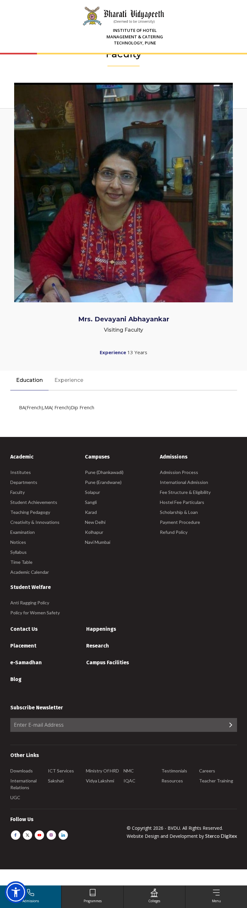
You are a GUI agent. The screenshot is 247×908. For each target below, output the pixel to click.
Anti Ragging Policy (29, 602)
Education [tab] (29, 380)
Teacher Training (216, 780)
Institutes (20, 472)
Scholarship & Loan (179, 512)
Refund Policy (174, 532)
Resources (172, 780)
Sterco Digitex (221, 836)
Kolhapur (94, 532)
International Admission (184, 482)
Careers (207, 770)
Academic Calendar (29, 572)
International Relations (23, 784)
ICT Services (61, 770)
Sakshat (56, 780)
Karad (91, 512)
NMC (129, 770)
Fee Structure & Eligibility (185, 492)
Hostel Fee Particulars (182, 502)
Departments (23, 482)
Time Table (21, 562)
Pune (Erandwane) (103, 482)
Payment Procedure (180, 522)
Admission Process (179, 472)
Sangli (91, 502)
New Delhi (95, 522)
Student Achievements (33, 502)
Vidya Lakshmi (100, 780)
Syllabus (18, 552)
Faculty (17, 492)
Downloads (21, 770)
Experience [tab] (68, 380)
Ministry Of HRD (102, 770)
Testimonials (174, 770)
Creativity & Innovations (34, 522)
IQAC (129, 780)
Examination (22, 532)
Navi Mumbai (97, 542)
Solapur (92, 492)
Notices (18, 542)
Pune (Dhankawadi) (104, 472)
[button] (15, 892)
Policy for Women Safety (35, 612)
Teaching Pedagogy (30, 512)
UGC (15, 797)
